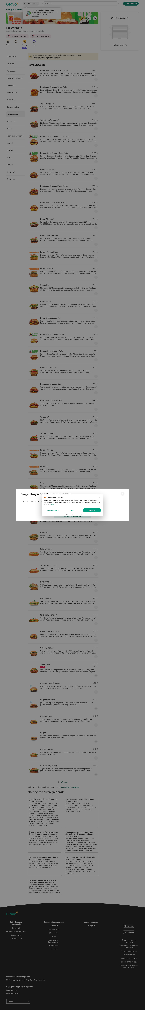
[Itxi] (122, 494)
